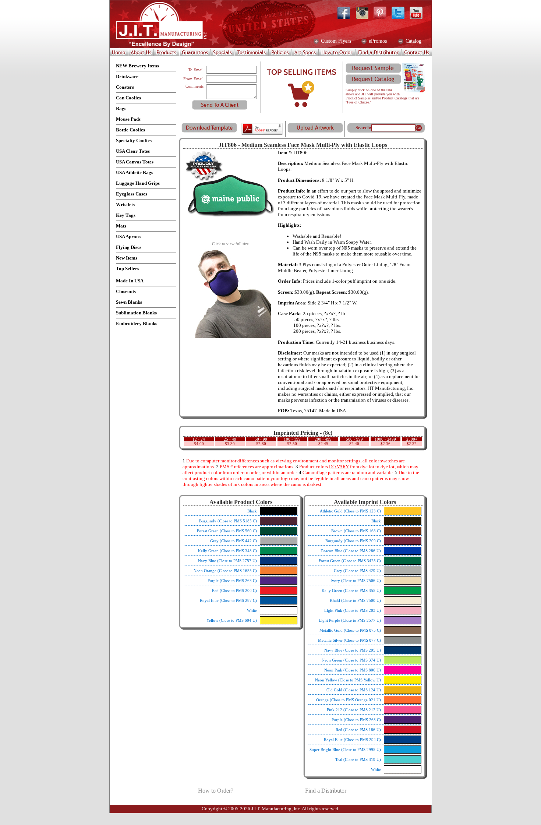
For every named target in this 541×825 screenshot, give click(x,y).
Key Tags (125, 215)
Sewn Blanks (129, 302)
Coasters (125, 87)
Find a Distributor (325, 790)
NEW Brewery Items (137, 65)
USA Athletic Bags (134, 172)
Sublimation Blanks (136, 312)
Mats (121, 226)
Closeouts (126, 291)
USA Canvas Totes (134, 162)
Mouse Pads (128, 119)
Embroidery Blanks (136, 323)
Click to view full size (230, 244)
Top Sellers (127, 268)
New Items (126, 258)
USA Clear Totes (133, 151)
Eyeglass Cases (131, 194)
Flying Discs (128, 247)
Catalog (412, 41)
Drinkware (127, 76)
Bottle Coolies (130, 130)
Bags (121, 108)
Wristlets (125, 204)
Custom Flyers (335, 41)
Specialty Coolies (134, 140)
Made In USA (130, 280)
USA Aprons (128, 236)
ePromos (377, 41)
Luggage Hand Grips (138, 183)
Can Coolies (128, 98)
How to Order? (215, 790)
